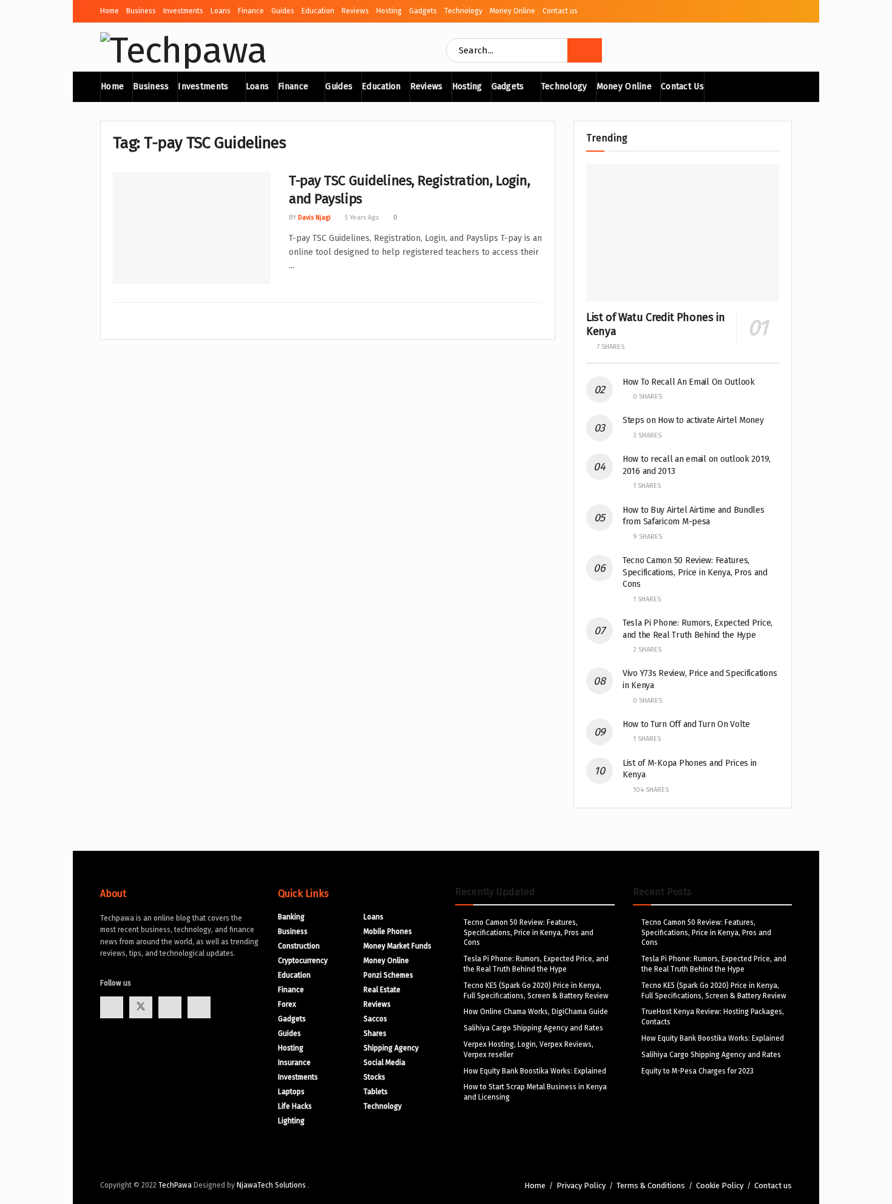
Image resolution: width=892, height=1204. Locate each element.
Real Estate (381, 990)
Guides (282, 11)
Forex (287, 1004)
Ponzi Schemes (388, 975)
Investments (183, 11)
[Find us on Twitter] (140, 1007)
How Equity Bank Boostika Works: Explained (535, 1071)
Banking (291, 917)
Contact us (560, 11)
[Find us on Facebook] (111, 1007)
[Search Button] (584, 50)
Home (109, 11)
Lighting (291, 1121)
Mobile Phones (387, 931)
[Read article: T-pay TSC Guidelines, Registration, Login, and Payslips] (192, 228)
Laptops (291, 1091)
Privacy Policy (581, 1185)
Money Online (512, 11)
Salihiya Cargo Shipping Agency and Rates (533, 1028)
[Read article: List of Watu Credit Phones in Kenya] (682, 233)
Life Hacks (295, 1106)
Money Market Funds (397, 946)
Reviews (355, 11)
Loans (221, 11)
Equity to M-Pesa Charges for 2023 (697, 1071)
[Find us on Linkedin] (199, 1007)
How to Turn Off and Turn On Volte (686, 724)
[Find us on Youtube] (169, 1007)
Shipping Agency (391, 1048)
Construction (299, 946)
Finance (251, 11)
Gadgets (423, 11)
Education (318, 11)
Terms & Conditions (651, 1185)
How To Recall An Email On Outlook (689, 382)
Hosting (389, 11)
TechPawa (175, 1185)
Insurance (294, 1062)
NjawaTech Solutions (272, 1185)
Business (141, 11)
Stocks (374, 1077)
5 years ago (361, 218)
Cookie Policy (719, 1185)
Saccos (375, 1019)
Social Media (384, 1062)
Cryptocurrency (303, 960)
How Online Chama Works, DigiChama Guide (536, 1011)
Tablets (375, 1091)
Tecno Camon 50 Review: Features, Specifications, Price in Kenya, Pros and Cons (695, 572)
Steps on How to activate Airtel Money (693, 420)
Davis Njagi (314, 218)
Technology (463, 11)
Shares (375, 1033)
